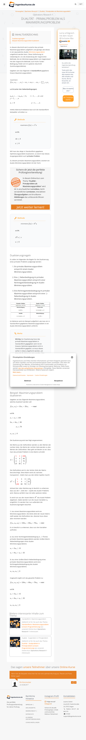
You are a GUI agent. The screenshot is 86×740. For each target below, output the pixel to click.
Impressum (29, 704)
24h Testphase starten (68, 98)
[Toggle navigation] (4, 4)
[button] (75, 4)
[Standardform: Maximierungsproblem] (15, 623)
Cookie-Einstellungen (32, 722)
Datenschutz (30, 714)
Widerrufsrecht (31, 711)
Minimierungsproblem (37, 52)
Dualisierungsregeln (18, 38)
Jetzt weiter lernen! (30, 207)
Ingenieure (63, 46)
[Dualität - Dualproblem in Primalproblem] (15, 642)
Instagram (48, 704)
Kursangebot (19, 11)
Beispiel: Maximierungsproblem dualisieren (25, 41)
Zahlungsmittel (31, 708)
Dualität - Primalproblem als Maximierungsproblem (55, 11)
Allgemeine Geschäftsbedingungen (33, 718)
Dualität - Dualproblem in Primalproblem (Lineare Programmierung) (31, 645)
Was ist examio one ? (68, 90)
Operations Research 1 (31, 11)
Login (81, 4)
